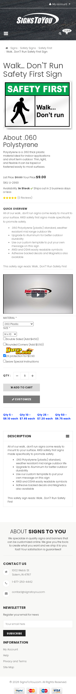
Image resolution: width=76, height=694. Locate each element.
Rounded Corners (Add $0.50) (25, 344)
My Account (10, 649)
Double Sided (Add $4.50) (22, 339)
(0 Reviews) (25, 197)
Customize (22, 399)
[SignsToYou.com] (38, 17)
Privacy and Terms (15, 661)
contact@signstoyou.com (28, 592)
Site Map (8, 667)
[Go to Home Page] (7, 48)
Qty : (7, 375)
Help (6, 655)
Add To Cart (23, 387)
